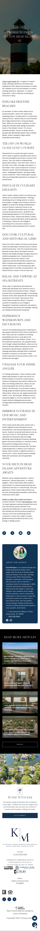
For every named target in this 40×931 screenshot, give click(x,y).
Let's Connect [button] (20, 815)
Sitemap (20, 883)
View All (20, 744)
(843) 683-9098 (14, 616)
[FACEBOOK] (4, 899)
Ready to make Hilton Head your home (16, 499)
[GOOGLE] (14, 899)
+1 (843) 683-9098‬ (20, 854)
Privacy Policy (27, 918)
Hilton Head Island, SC (10, 81)
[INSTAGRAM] (9, 899)
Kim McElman (27, 502)
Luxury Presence (20, 913)
